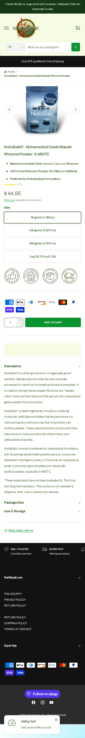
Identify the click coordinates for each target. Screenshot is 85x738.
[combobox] (54, 47)
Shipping (9, 200)
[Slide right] (75, 109)
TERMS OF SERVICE (18, 629)
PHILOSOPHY (13, 593)
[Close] (56, 720)
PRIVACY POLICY (15, 599)
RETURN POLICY (15, 605)
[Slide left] (9, 109)
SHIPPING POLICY (15, 623)
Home (11, 71)
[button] (6, 28)
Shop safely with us (20, 530)
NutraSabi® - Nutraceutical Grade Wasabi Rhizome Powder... (37, 75)
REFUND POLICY (15, 617)
